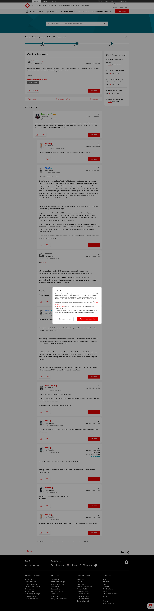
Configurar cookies (65, 319)
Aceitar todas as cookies (87, 319)
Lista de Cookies (61, 306)
